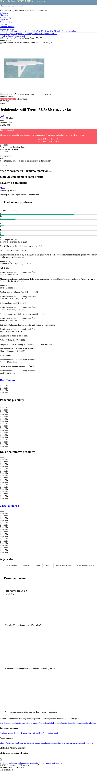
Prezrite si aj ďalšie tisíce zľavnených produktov (65, 135)
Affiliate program (77, 743)
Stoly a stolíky (26, 34)
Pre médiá (66, 743)
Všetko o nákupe (7, 733)
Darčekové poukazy (41, 743)
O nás (15, 743)
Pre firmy (58, 743)
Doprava (17, 733)
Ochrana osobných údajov (28, 763)
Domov (3, 34)
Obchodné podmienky (9, 763)
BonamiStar (89, 743)
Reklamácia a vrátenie (29, 733)
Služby (3, 743)
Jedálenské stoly (51, 34)
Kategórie (10, 34)
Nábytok (17, 34)
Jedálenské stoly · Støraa (31, 565)
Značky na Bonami (25, 743)
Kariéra (52, 743)
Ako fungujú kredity (51, 733)
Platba (40, 733)
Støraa (48, 565)
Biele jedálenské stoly (63, 565)
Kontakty (9, 743)
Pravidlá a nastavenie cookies (50, 763)
